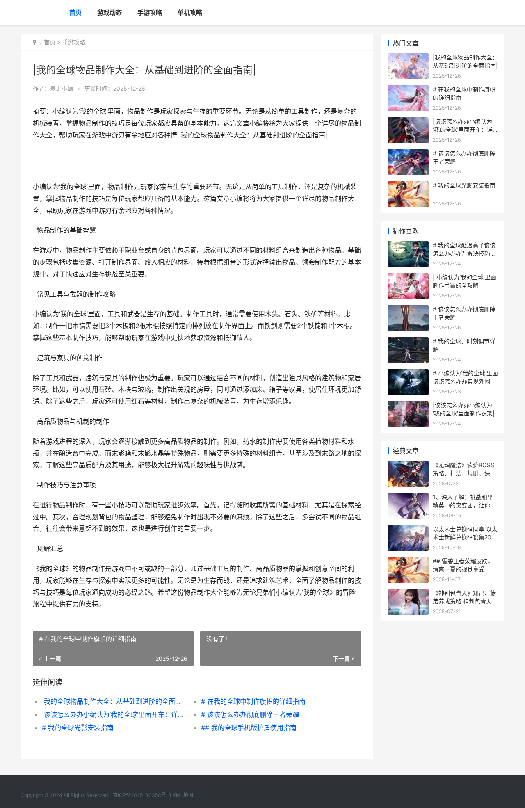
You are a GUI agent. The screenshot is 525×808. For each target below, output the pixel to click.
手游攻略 (149, 12)
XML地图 (183, 795)
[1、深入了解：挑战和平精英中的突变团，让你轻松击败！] (408, 498)
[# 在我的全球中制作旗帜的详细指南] (408, 90)
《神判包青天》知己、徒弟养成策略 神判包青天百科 (465, 600)
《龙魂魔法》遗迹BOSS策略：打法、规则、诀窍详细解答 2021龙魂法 (464, 472)
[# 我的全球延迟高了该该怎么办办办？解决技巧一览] (408, 246)
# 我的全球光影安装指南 (78, 728)
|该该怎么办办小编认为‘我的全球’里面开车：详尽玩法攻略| (113, 714)
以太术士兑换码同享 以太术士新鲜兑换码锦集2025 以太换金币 (465, 536)
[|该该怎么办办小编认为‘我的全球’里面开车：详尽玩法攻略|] (408, 122)
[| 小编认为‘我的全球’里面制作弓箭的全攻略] (408, 278)
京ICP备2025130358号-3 (142, 795)
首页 (75, 12)
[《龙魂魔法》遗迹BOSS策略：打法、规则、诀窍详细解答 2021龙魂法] (408, 466)
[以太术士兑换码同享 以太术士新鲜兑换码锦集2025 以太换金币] (408, 530)
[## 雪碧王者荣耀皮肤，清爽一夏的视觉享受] (408, 562)
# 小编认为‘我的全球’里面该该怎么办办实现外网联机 (465, 381)
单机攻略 (190, 12)
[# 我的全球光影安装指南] (408, 186)
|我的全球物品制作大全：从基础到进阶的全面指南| (113, 701)
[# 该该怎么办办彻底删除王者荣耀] (408, 154)
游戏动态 (109, 12)
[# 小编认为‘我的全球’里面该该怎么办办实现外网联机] (408, 374)
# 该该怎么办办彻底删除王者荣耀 (250, 714)
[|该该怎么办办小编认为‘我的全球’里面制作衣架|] (408, 406)
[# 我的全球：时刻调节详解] (408, 342)
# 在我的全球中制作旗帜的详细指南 (253, 701)
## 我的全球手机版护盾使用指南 (249, 728)
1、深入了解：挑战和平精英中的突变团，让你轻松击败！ (464, 504)
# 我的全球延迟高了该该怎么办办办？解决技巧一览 (464, 253)
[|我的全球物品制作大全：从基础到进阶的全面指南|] (408, 58)
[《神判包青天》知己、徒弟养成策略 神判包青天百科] (408, 594)
